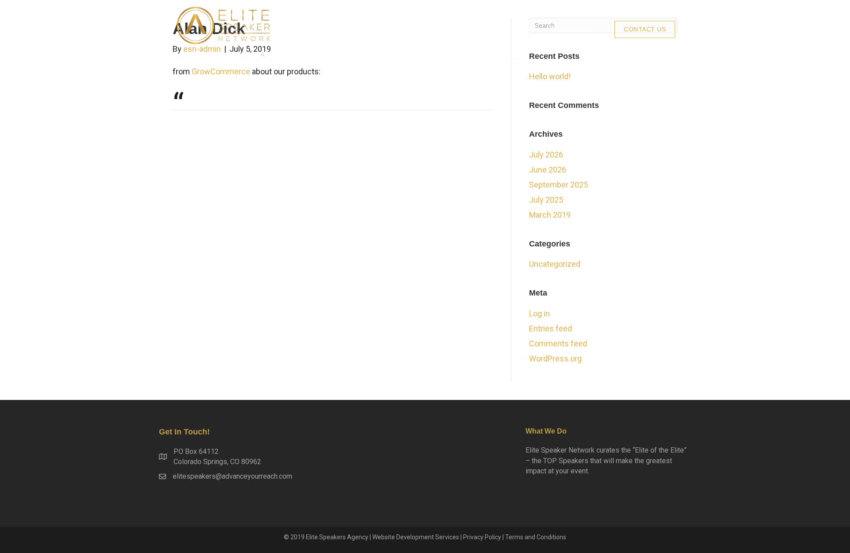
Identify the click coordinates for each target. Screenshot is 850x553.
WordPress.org (555, 358)
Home (525, 29)
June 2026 (547, 169)
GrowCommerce (221, 71)
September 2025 (558, 184)
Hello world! (550, 76)
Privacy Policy (482, 537)
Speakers (571, 29)
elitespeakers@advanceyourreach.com (232, 476)
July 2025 (546, 199)
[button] (644, 29)
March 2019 (550, 214)
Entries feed (550, 328)
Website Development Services (415, 537)
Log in (539, 313)
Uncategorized (554, 264)
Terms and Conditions (535, 537)
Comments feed (558, 343)
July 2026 (546, 154)
